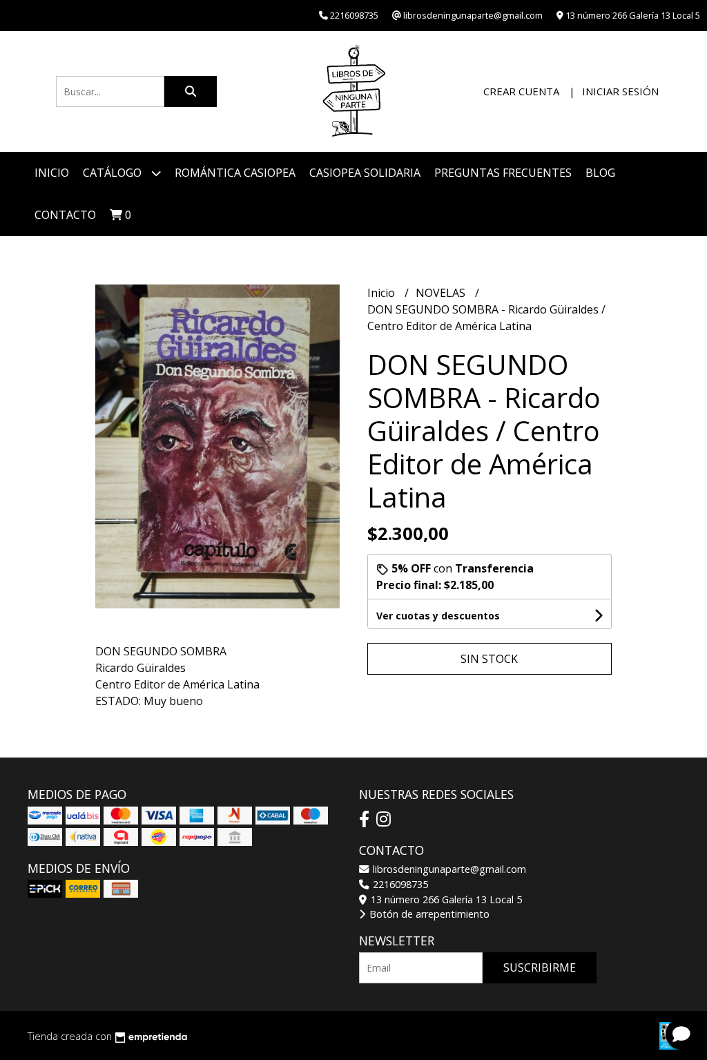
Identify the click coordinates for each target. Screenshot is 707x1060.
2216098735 (399, 884)
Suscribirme (539, 967)
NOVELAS (442, 292)
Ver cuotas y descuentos (438, 615)
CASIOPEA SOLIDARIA (364, 172)
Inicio (52, 172)
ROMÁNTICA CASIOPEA (235, 172)
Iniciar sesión (620, 91)
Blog (600, 172)
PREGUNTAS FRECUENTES (503, 172)
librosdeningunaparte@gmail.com (448, 869)
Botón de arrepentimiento (428, 914)
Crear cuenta (521, 91)
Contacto (65, 214)
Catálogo (113, 172)
